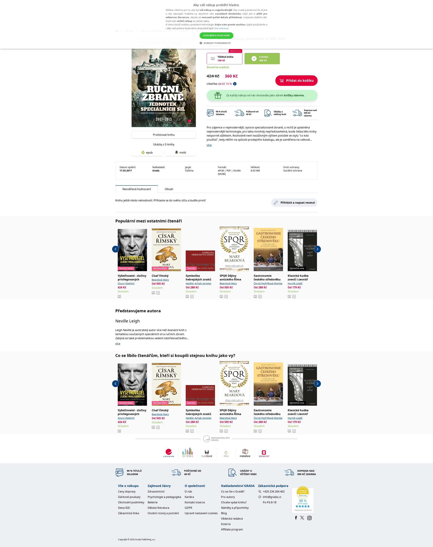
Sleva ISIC (124, 508)
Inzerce (226, 524)
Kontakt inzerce (195, 502)
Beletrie (152, 502)
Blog (224, 513)
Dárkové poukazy (129, 497)
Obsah (169, 189)
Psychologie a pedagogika (164, 497)
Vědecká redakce (232, 518)
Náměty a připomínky (235, 508)
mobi (182, 152)
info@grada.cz (272, 497)
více (209, 145)
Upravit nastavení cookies (201, 513)
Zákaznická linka (128, 513)
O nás (188, 491)
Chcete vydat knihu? (234, 502)
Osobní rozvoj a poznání (163, 513)
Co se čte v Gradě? (232, 491)
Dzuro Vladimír (126, 283)
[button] (216, 43)
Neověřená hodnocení (136, 189)
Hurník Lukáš (295, 283)
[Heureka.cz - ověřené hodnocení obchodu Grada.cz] (303, 499)
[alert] (216, 24)
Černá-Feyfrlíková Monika (268, 283)
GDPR (188, 508)
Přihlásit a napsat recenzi (298, 202)
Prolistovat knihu (164, 135)
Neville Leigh (127, 321)
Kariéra (189, 497)
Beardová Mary (160, 279)
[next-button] (317, 249)
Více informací (221, 28)
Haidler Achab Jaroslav (198, 283)
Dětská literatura (158, 508)
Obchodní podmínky (131, 502)
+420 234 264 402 (274, 491)
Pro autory (228, 497)
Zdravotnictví (156, 491)
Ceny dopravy (126, 491)
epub (149, 152)
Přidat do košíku (300, 80)
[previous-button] (115, 249)
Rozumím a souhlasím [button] (216, 35)
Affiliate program (232, 529)
